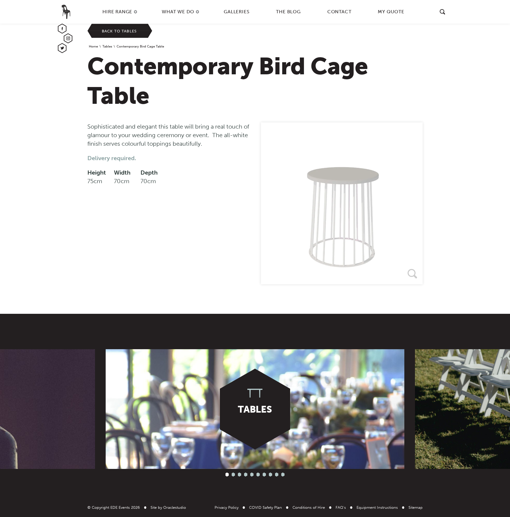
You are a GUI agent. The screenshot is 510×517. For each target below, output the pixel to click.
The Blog (288, 11)
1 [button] (227, 474)
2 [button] (233, 474)
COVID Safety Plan (265, 507)
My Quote (391, 11)
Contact (339, 11)
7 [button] (264, 474)
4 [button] (245, 474)
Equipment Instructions (377, 507)
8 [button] (270, 474)
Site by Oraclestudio (168, 507)
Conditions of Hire (308, 507)
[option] (342, 203)
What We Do (178, 11)
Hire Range (117, 11)
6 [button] (258, 474)
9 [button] (276, 474)
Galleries (236, 11)
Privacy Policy (226, 507)
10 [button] (283, 474)
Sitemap (415, 507)
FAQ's (341, 507)
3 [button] (239, 474)
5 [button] (252, 474)
